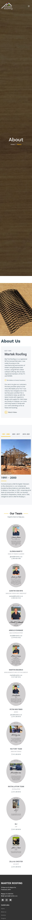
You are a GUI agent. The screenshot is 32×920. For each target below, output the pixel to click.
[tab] (6, 434)
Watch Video (12, 412)
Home (13, 144)
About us (3, 912)
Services (3, 915)
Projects (3, 918)
